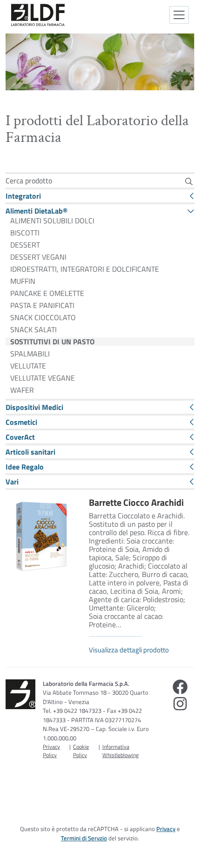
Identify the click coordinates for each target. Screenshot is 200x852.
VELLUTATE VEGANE (42, 377)
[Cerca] (188, 181)
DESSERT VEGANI (38, 256)
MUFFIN (22, 281)
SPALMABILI (30, 353)
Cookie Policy (81, 750)
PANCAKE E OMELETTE (47, 293)
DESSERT (25, 244)
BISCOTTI (25, 232)
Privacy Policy (51, 750)
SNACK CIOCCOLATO (43, 317)
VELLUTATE (28, 365)
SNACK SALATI (33, 329)
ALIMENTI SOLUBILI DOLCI (52, 220)
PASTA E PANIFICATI (42, 305)
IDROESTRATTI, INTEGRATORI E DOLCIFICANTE (84, 269)
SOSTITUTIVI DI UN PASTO (52, 341)
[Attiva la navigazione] (179, 15)
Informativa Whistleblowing (120, 750)
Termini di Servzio (84, 838)
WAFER (22, 390)
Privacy (165, 828)
